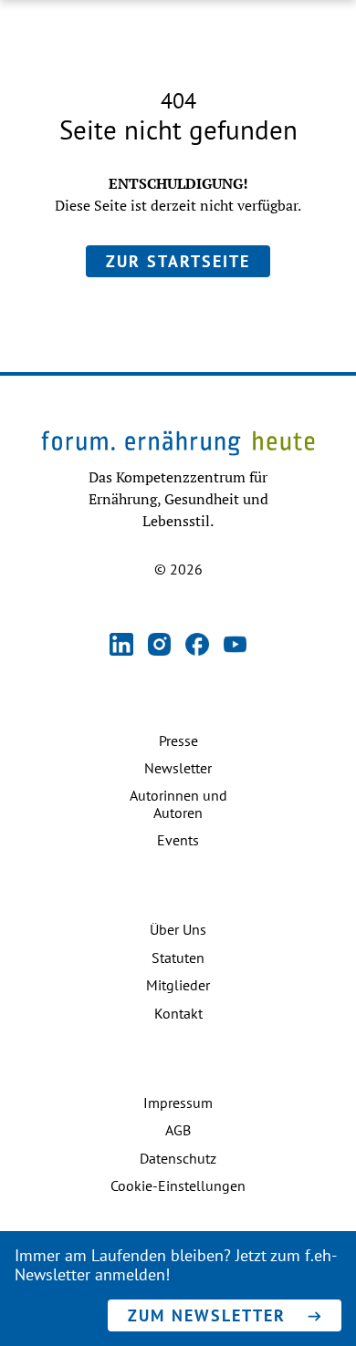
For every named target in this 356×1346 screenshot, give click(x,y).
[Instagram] (160, 646)
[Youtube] (235, 646)
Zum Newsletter (207, 1315)
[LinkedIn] (121, 646)
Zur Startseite (178, 261)
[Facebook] (197, 646)
